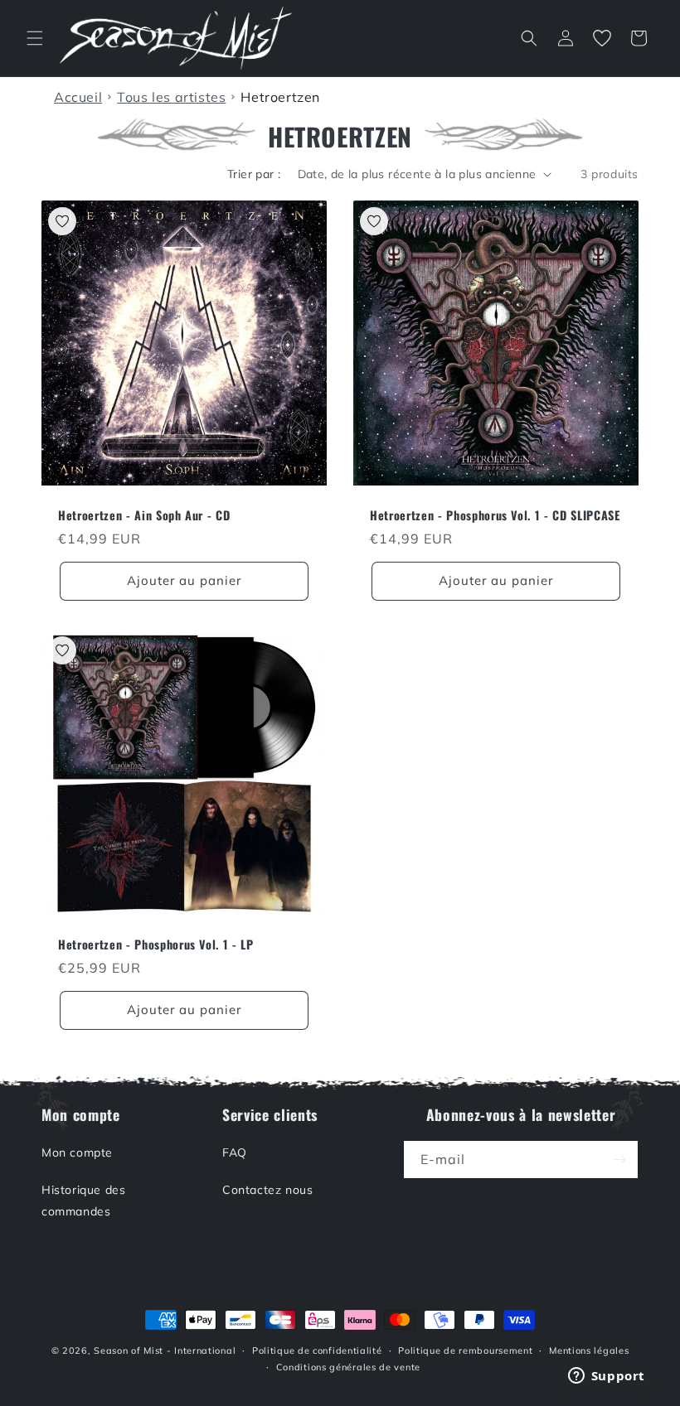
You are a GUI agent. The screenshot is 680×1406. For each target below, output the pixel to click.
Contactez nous (267, 1189)
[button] (35, 38)
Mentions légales (589, 1350)
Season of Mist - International (165, 1350)
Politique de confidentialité (317, 1350)
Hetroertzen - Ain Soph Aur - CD (144, 515)
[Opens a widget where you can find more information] (606, 1377)
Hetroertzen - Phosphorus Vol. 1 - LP (156, 944)
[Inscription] (619, 1159)
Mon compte (77, 1152)
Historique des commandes (83, 1200)
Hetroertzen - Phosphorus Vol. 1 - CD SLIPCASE (495, 515)
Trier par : (253, 174)
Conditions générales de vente (348, 1367)
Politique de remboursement (465, 1350)
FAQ (234, 1152)
